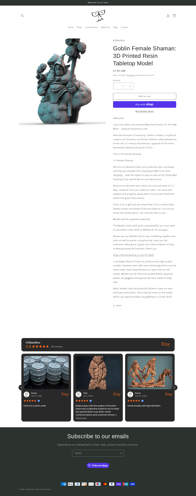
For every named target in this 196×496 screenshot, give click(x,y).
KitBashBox (30, 489)
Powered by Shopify (43, 489)
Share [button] (118, 305)
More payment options (144, 111)
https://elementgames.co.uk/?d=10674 (133, 255)
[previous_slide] (21, 387)
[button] (22, 15)
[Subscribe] (120, 453)
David (34, 393)
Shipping (130, 75)
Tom (85, 393)
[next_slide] (174, 387)
